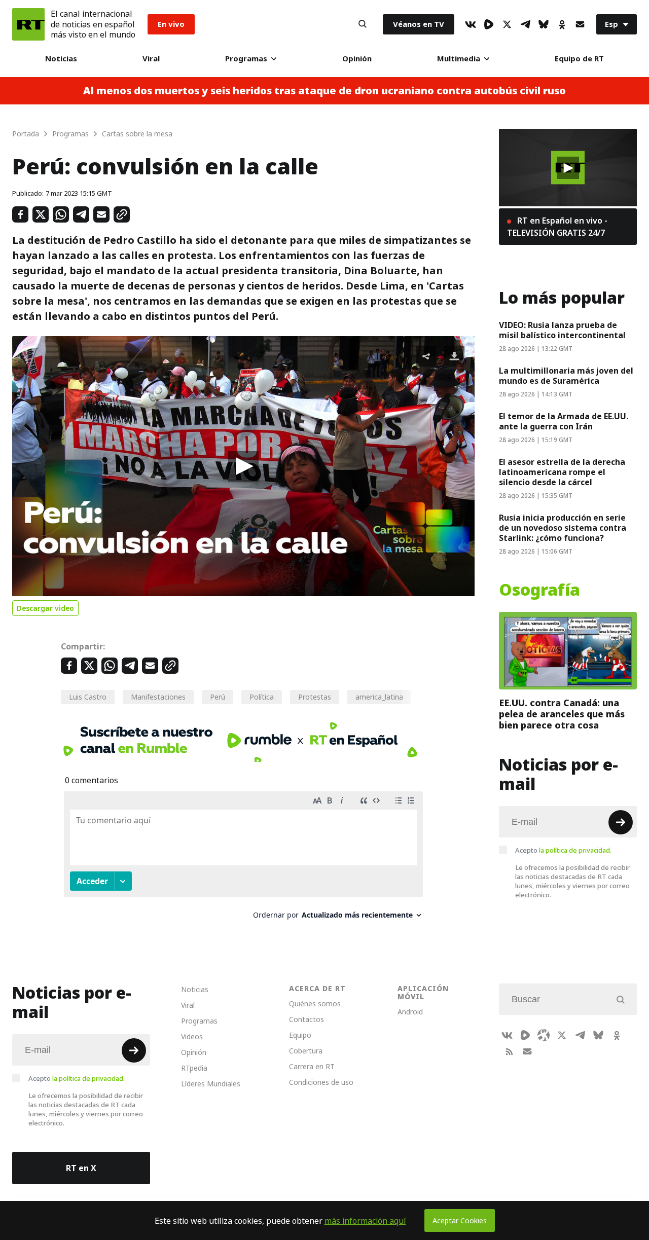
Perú (217, 696)
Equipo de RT (579, 58)
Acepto (563, 850)
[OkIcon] (562, 24)
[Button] (362, 24)
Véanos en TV (418, 24)
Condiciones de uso (321, 1082)
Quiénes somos (315, 1003)
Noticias (61, 58)
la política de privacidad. (575, 850)
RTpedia (194, 1068)
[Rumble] (489, 24)
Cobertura (305, 1050)
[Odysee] (543, 1035)
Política (261, 696)
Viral (151, 58)
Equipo (300, 1035)
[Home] (28, 24)
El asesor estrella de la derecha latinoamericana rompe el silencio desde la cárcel (562, 472)
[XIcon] (507, 24)
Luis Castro (87, 696)
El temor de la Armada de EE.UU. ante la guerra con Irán (563, 421)
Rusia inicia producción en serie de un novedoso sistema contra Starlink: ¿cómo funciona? (562, 528)
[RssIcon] (509, 1051)
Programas (246, 58)
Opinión (357, 58)
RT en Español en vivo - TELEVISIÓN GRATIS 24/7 (557, 226)
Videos (192, 1036)
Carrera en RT (312, 1066)
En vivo (171, 24)
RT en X (81, 1168)
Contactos (306, 1019)
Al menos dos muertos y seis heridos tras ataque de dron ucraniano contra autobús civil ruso (324, 91)
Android (410, 1011)
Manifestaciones (158, 696)
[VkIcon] (470, 24)
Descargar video (45, 608)
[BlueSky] (543, 24)
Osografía (539, 590)
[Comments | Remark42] (243, 859)
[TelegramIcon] (525, 24)
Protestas (314, 696)
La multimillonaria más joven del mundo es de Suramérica (566, 375)
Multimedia (458, 58)
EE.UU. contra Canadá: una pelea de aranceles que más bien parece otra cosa (562, 714)
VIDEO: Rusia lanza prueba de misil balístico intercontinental (562, 330)
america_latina (379, 696)
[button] (243, 466)
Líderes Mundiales (210, 1083)
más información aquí (365, 1221)
